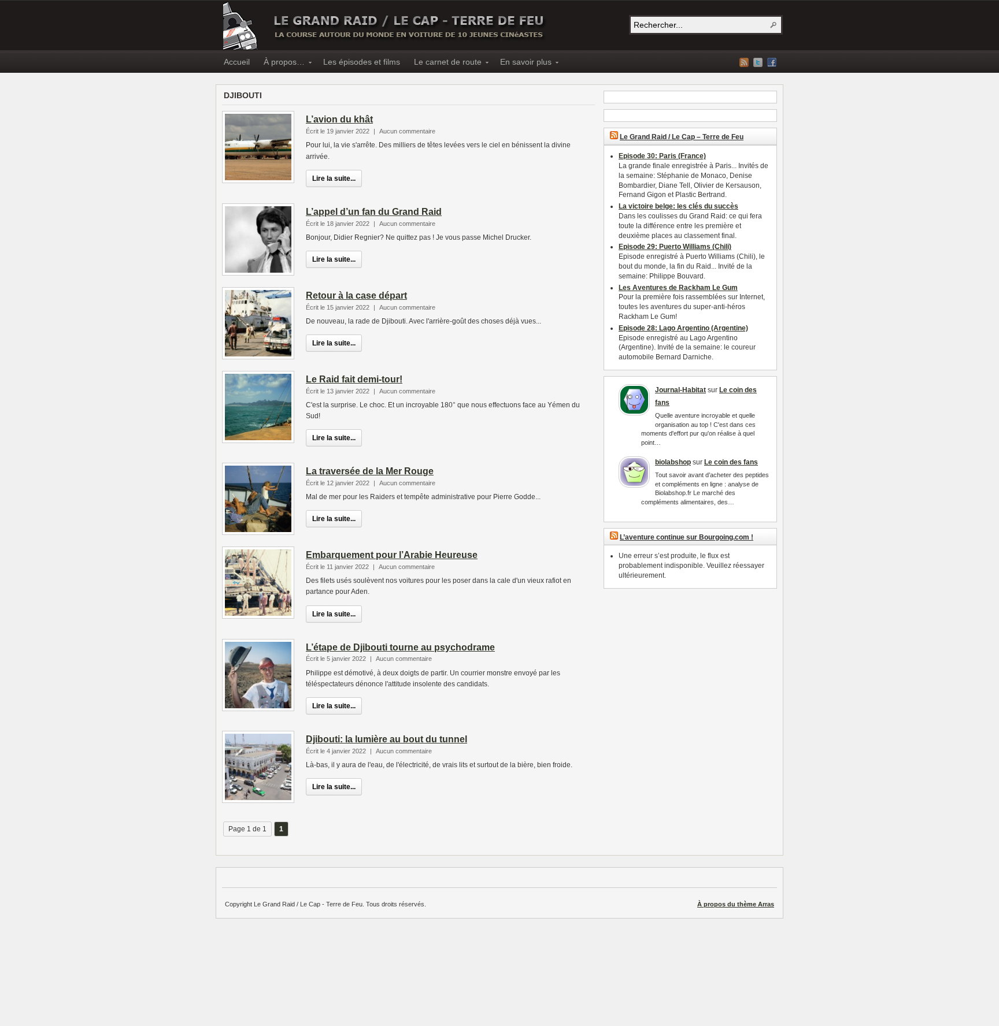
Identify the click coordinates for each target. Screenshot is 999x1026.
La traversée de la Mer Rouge (370, 471)
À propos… (281, 63)
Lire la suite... (334, 178)
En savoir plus (522, 63)
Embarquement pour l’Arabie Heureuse (392, 555)
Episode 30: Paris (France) (662, 156)
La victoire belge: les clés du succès (678, 206)
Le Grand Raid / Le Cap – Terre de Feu (384, 25)
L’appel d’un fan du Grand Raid (374, 212)
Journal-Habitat (680, 390)
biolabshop (673, 462)
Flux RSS (744, 62)
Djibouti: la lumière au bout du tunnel (386, 739)
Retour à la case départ (356, 295)
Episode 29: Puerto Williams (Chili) (675, 247)
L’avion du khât (339, 119)
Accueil (237, 61)
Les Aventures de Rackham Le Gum (678, 288)
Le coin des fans (731, 462)
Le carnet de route (444, 63)
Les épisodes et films (361, 61)
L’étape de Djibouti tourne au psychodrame (400, 647)
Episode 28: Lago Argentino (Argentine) (683, 328)
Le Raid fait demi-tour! (354, 379)
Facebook (771, 62)
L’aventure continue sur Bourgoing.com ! (686, 537)
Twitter (758, 62)
